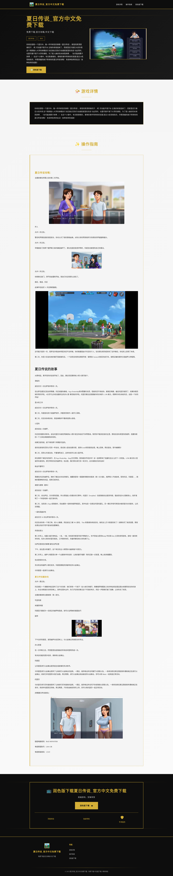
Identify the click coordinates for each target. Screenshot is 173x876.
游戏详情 (119, 4)
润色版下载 (139, 4)
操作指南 (129, 4)
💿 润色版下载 (36, 70)
